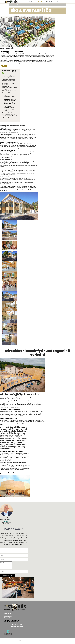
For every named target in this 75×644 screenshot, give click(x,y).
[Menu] (69, 1)
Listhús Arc (31, 1)
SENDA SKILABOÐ (7, 575)
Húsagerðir (40, 1)
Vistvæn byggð (49, 1)
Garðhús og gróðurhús (60, 1)
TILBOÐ (4, 66)
